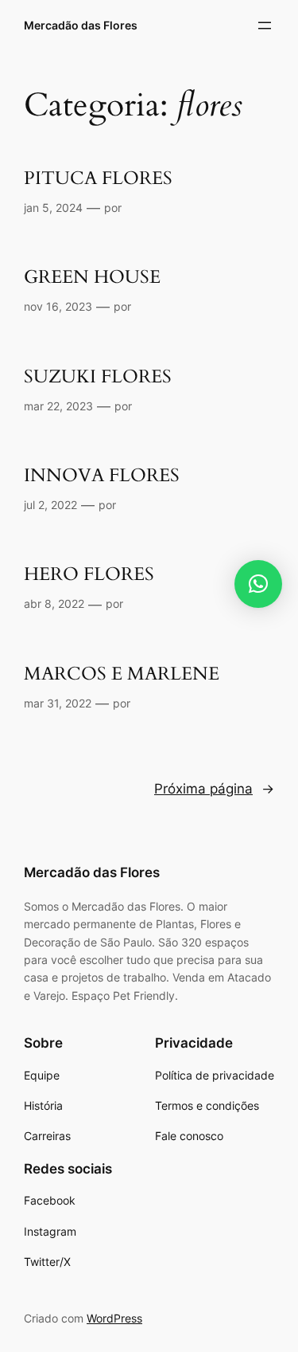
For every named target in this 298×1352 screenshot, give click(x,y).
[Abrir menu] (264, 25)
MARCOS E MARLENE (121, 674)
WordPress (114, 1318)
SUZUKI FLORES (98, 377)
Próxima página (214, 789)
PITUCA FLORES (98, 179)
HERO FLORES (89, 575)
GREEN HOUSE (92, 277)
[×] (258, 584)
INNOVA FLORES (102, 476)
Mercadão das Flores (80, 25)
